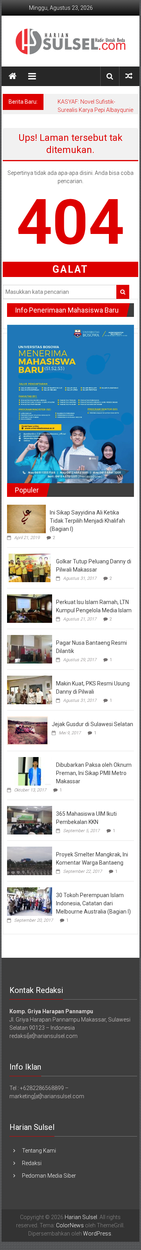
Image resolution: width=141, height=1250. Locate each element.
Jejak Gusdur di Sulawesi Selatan (92, 724)
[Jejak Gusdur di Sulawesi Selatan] (27, 730)
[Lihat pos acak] (128, 76)
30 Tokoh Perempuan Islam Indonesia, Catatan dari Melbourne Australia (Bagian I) (93, 903)
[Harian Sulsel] (12, 76)
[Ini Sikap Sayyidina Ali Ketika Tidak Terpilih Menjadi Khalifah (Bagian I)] (26, 518)
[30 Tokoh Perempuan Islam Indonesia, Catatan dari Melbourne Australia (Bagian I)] (29, 901)
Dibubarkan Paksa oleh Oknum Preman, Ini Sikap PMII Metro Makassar (94, 773)
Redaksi (32, 1163)
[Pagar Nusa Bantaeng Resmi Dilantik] (29, 649)
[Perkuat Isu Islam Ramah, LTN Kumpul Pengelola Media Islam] (29, 608)
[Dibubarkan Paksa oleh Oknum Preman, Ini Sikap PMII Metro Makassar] (29, 771)
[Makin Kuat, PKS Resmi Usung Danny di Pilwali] (29, 689)
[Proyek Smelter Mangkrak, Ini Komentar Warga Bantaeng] (29, 860)
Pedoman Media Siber (49, 1176)
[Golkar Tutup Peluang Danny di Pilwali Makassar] (29, 567)
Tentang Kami (39, 1150)
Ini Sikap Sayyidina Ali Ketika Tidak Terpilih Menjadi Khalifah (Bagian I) (87, 520)
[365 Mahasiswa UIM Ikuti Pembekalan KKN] (29, 820)
